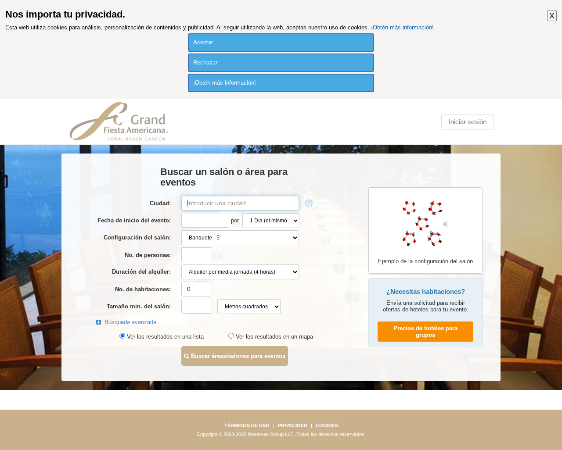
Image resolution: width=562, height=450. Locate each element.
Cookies (327, 425)
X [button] (552, 15)
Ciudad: (160, 203)
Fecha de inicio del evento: (134, 220)
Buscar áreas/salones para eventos (237, 356)
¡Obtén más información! (402, 27)
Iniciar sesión (467, 121)
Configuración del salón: (137, 237)
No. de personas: (148, 255)
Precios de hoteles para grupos (425, 331)
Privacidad (292, 425)
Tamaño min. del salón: (139, 306)
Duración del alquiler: (141, 271)
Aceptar (203, 42)
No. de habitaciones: (143, 289)
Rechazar (205, 62)
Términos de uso (247, 425)
